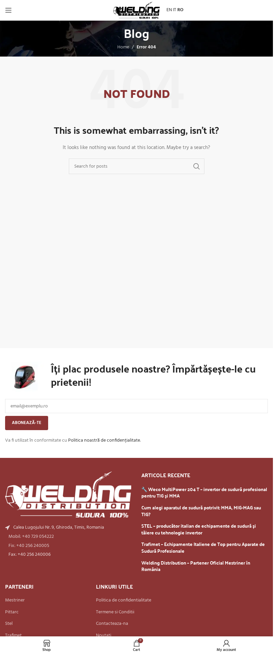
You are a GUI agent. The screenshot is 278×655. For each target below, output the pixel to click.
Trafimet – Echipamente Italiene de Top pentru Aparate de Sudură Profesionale (203, 547)
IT (174, 10)
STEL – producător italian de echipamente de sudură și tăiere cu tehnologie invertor (198, 529)
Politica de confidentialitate (123, 600)
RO (180, 10)
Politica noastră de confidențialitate (104, 440)
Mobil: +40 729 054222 (31, 537)
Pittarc (12, 612)
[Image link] (68, 495)
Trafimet (13, 635)
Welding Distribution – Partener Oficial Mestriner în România (195, 566)
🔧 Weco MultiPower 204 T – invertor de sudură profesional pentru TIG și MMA (204, 492)
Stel (9, 623)
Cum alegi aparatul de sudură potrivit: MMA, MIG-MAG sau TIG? (201, 510)
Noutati (103, 635)
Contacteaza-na (112, 623)
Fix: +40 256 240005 (28, 546)
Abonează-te (26, 422)
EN (169, 10)
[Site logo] (136, 10)
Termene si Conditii (115, 612)
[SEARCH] (196, 166)
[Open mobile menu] (8, 10)
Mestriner (15, 600)
